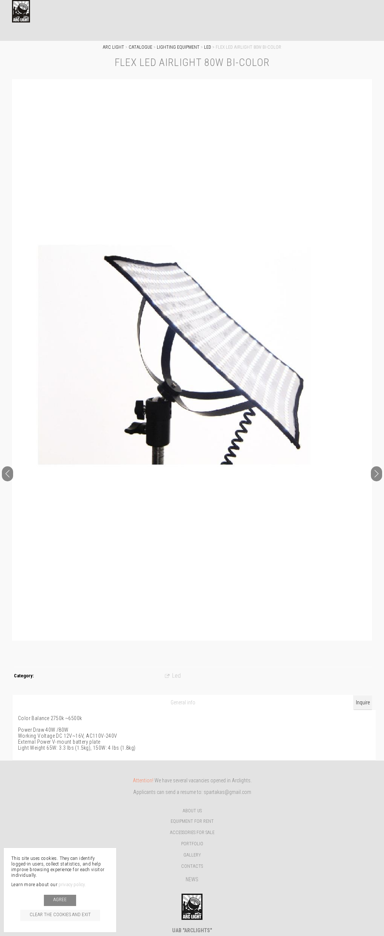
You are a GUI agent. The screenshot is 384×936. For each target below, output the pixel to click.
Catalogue (140, 47)
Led (207, 47)
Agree (60, 899)
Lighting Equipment (178, 47)
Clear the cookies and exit (60, 914)
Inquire (363, 702)
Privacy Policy (71, 884)
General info (183, 702)
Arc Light (113, 47)
